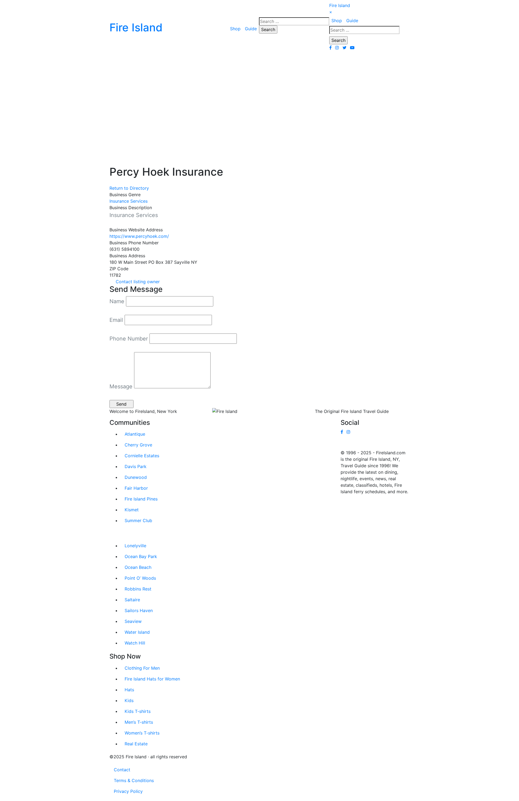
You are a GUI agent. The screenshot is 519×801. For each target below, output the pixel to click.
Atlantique (135, 434)
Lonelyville (135, 545)
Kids (129, 700)
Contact (122, 769)
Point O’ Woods (140, 578)
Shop (235, 28)
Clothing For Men (142, 668)
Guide (251, 28)
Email (116, 320)
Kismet (132, 509)
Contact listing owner (138, 281)
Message (120, 386)
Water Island (137, 632)
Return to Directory (129, 188)
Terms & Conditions (134, 780)
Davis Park (136, 466)
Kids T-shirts (138, 711)
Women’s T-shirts (142, 733)
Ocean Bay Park (141, 556)
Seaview (133, 621)
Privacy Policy (128, 791)
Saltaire (132, 599)
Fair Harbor (136, 488)
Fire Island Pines (141, 499)
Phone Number (128, 338)
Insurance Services (128, 201)
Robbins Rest (138, 589)
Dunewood (136, 477)
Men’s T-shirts (139, 722)
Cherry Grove (138, 445)
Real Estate (136, 743)
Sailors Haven (139, 610)
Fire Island (339, 5)
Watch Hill (135, 643)
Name (116, 301)
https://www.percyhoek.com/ (139, 236)
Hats (129, 689)
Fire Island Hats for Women (152, 679)
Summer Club (138, 520)
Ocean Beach (138, 567)
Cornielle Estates (142, 455)
